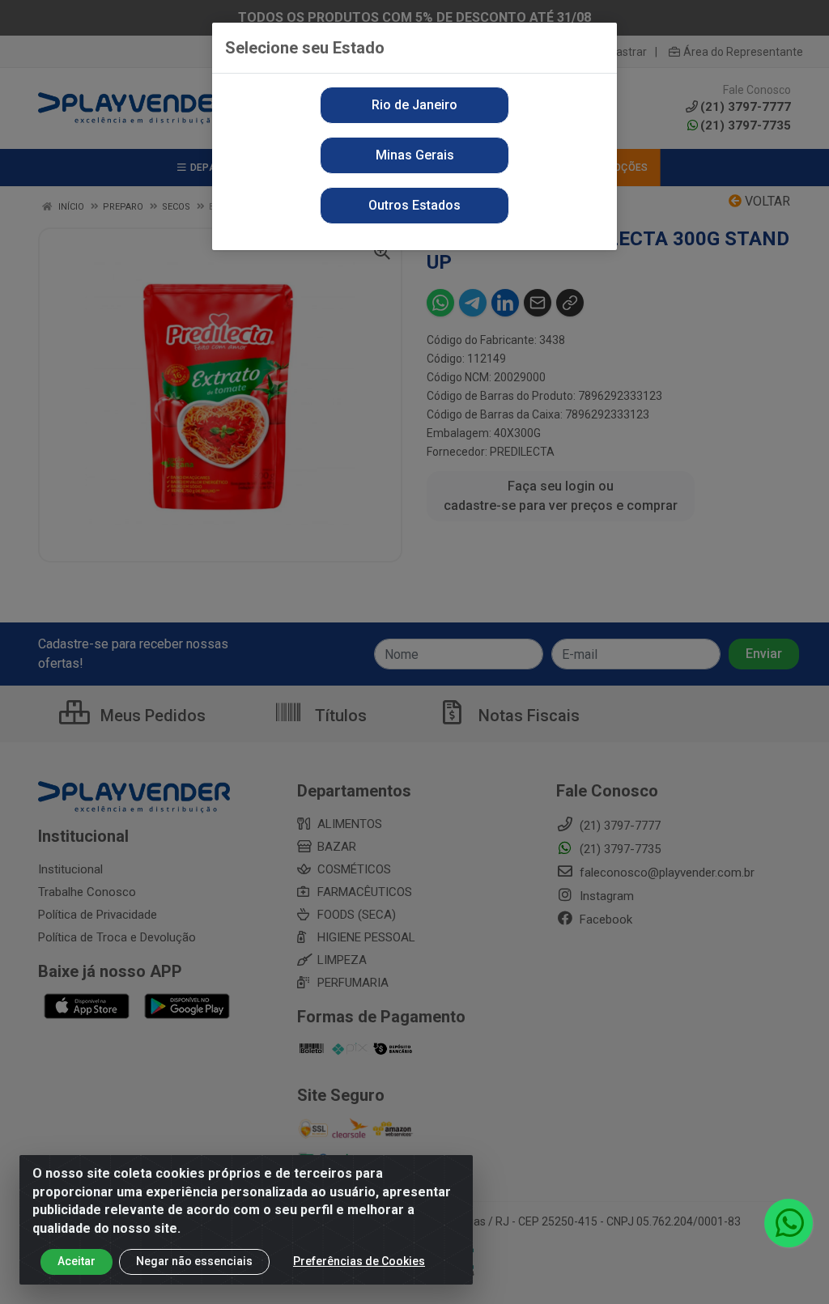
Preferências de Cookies (359, 1261)
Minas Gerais (415, 155)
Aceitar (76, 1261)
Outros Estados (414, 205)
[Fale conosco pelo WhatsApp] (788, 1223)
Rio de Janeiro (414, 105)
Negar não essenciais (194, 1261)
